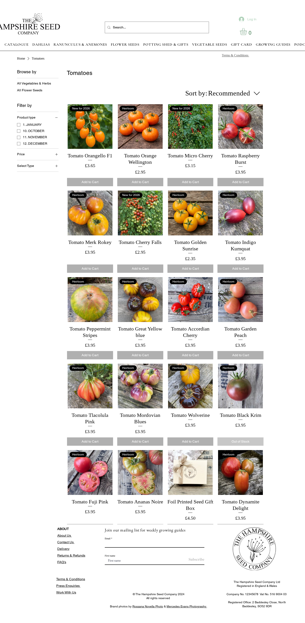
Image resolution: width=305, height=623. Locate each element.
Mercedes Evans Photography (187, 606)
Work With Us (66, 592)
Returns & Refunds (71, 555)
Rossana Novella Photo (147, 606)
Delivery (63, 549)
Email (107, 538)
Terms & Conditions (70, 579)
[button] (247, 31)
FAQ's (61, 562)
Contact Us (65, 542)
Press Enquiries (68, 586)
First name (110, 555)
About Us (64, 535)
